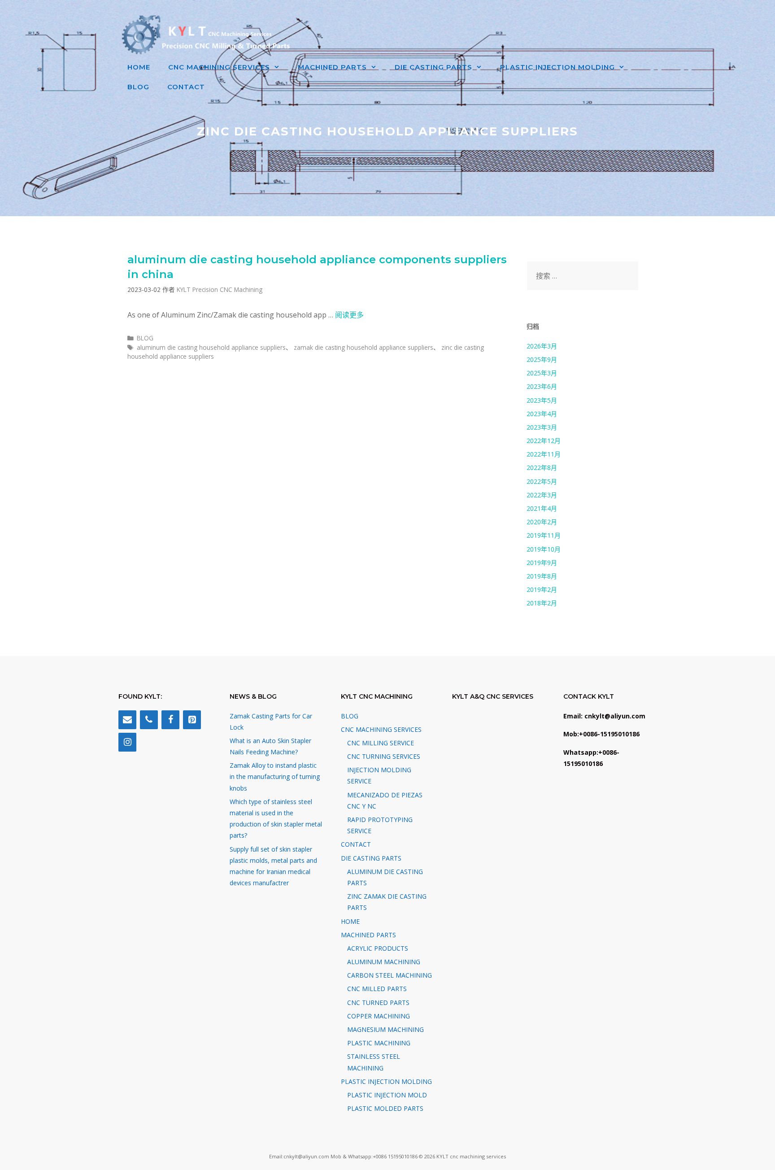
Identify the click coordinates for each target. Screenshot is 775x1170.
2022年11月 (544, 454)
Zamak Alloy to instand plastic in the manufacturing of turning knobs (275, 776)
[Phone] (149, 719)
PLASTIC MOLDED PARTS (385, 1108)
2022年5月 (542, 481)
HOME (138, 67)
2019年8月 (542, 576)
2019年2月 (542, 589)
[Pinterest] (192, 719)
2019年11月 (544, 535)
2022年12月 (544, 440)
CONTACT (186, 87)
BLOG (138, 87)
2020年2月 (542, 522)
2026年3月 (542, 346)
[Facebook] (170, 719)
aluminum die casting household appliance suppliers (211, 347)
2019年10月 (544, 549)
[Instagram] (127, 742)
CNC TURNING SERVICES (383, 756)
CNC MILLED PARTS (377, 988)
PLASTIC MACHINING (378, 1043)
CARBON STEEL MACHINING (389, 975)
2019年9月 (542, 562)
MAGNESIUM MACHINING (385, 1029)
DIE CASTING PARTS (433, 67)
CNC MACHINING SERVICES (219, 67)
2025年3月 (542, 373)
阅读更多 (349, 315)
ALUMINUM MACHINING (383, 961)
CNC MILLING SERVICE (380, 743)
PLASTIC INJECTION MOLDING (557, 67)
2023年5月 (542, 400)
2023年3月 (542, 427)
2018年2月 (542, 603)
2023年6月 (542, 386)
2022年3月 (542, 495)
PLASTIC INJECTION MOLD (387, 1095)
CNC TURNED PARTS (378, 1002)
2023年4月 (542, 413)
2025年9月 (542, 359)
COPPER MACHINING (378, 1016)
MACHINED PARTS (332, 67)
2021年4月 (542, 508)
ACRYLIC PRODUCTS (377, 948)
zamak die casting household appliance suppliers (363, 347)
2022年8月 (542, 467)
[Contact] (127, 719)
